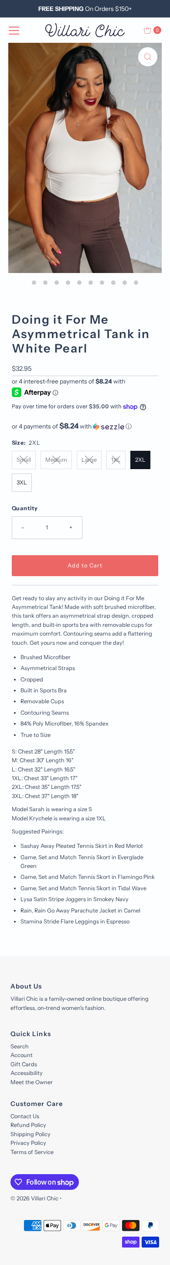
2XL (140, 459)
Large (89, 459)
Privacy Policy (28, 1143)
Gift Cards (23, 1064)
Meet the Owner (31, 1082)
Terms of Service (32, 1152)
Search (19, 1046)
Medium (56, 459)
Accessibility (26, 1073)
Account (21, 1055)
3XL (22, 482)
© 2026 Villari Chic (34, 1198)
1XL (116, 459)
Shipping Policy (30, 1134)
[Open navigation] (14, 30)
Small (24, 459)
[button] (85, 426)
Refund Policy (28, 1125)
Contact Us (24, 1116)
